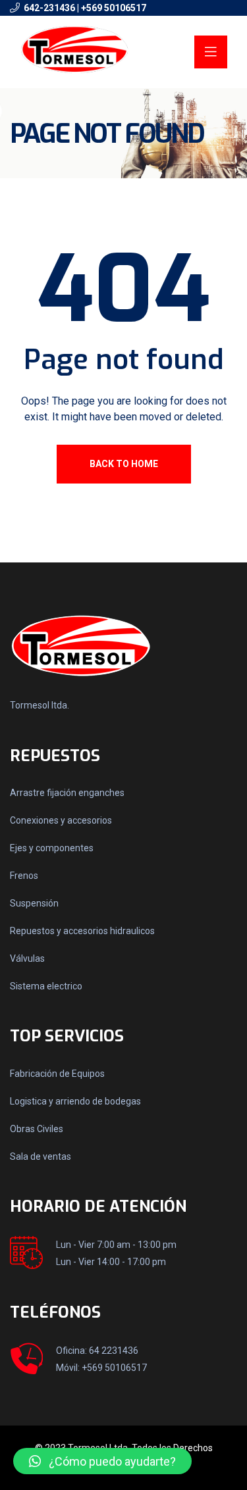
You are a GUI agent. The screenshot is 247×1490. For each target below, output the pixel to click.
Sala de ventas (40, 1156)
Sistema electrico (46, 986)
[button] (102, 1461)
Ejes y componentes (52, 848)
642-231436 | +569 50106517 (85, 8)
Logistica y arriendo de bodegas (75, 1101)
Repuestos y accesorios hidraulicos (82, 931)
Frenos (24, 875)
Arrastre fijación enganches (67, 792)
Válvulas (27, 958)
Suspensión (34, 903)
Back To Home (124, 464)
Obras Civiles (36, 1129)
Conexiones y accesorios (61, 820)
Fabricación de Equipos (57, 1073)
